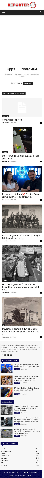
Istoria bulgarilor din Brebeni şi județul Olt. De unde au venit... (21, 236)
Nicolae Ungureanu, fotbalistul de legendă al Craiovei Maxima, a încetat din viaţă (26, 408)
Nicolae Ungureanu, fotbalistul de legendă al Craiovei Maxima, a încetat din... (20, 287)
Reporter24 (5, 122)
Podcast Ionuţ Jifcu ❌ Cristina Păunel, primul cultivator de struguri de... (21, 195)
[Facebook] (2, 355)
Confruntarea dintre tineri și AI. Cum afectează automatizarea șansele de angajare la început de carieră (27, 420)
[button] (3, 12)
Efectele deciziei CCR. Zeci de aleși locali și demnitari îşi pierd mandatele (26, 390)
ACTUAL (5, 152)
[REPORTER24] (22, 5)
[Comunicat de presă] (22, 107)
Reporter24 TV (7, 190)
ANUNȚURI (5, 116)
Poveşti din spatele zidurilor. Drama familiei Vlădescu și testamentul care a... (20, 331)
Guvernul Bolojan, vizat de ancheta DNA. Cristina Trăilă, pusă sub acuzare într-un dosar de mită (26, 378)
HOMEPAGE (27, 83)
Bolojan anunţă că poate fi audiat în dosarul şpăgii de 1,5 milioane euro (26, 366)
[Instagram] (5, 355)
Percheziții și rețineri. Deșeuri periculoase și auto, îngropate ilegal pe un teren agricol (27, 431)
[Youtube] (11, 355)
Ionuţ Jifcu (5, 241)
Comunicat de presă (12, 120)
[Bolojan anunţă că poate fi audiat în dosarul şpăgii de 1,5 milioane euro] (6, 368)
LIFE (4, 232)
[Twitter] (8, 355)
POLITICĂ (17, 369)
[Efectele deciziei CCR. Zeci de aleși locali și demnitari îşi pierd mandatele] (6, 392)
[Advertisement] (22, 38)
